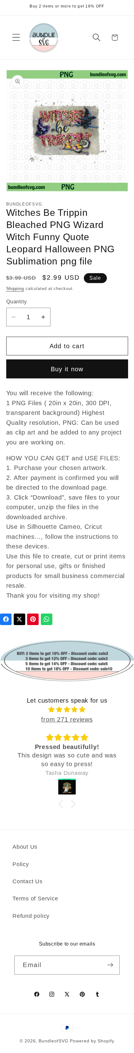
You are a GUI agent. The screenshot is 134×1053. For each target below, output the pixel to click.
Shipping (15, 288)
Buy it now (67, 369)
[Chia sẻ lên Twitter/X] (19, 619)
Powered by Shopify (92, 1040)
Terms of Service (35, 898)
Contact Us (27, 881)
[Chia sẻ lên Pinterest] (33, 619)
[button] (16, 37)
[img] (67, 709)
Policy (20, 864)
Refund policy (31, 916)
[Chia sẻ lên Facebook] (6, 619)
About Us (24, 847)
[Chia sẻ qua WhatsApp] (46, 619)
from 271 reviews (67, 719)
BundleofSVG (53, 1040)
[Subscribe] (110, 965)
